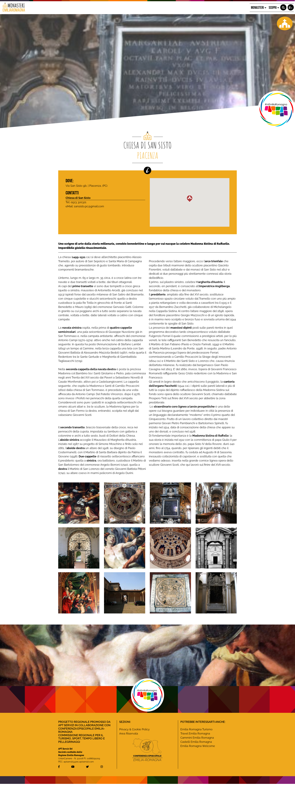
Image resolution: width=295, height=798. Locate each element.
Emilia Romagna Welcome (197, 746)
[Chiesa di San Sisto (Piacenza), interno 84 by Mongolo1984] (170, 502)
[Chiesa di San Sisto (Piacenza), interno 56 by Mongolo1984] (124, 502)
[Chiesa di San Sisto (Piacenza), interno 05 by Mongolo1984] (170, 592)
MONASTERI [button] (258, 7)
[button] (283, 7)
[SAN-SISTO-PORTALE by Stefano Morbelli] (216, 547)
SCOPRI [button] (273, 7)
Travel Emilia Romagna (195, 733)
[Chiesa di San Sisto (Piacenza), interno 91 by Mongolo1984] (170, 547)
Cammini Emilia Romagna (197, 737)
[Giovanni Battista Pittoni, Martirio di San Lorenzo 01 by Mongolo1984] (124, 547)
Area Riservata (128, 733)
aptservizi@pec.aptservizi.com (79, 761)
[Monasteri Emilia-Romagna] (13, 7)
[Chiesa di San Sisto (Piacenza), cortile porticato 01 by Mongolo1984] (124, 592)
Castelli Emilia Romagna (196, 741)
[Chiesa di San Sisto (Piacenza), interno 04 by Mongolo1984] (216, 502)
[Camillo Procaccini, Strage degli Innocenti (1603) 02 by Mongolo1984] (78, 502)
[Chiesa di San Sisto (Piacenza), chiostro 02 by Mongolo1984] (78, 547)
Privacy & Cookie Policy (134, 729)
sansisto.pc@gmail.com (89, 206)
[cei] (147, 749)
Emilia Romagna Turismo (196, 729)
